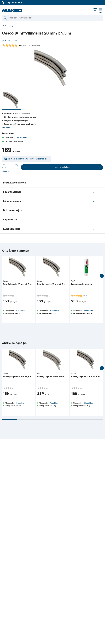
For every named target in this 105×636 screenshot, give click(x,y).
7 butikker (54, 403)
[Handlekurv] (95, 9)
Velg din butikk (13, 2)
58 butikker (54, 310)
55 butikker (20, 310)
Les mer (6, 127)
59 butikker (22, 137)
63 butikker (88, 310)
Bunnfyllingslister (11, 26)
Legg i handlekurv (62, 167)
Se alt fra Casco (9, 40)
